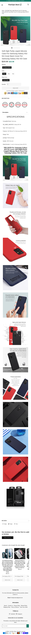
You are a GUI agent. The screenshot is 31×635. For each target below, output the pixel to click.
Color (3, 70)
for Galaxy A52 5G (7, 67)
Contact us (10, 605)
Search (5, 605)
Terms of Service (15, 607)
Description (5, 112)
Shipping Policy (6, 607)
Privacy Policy (17, 605)
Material (3, 64)
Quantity (4, 84)
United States (6, 80)
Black (4, 73)
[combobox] (7, 576)
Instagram (19, 614)
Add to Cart (7, 580)
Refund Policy (24, 605)
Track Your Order (24, 607)
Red (13, 73)
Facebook (12, 614)
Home (3, 10)
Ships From (4, 77)
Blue (9, 73)
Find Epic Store (12, 631)
